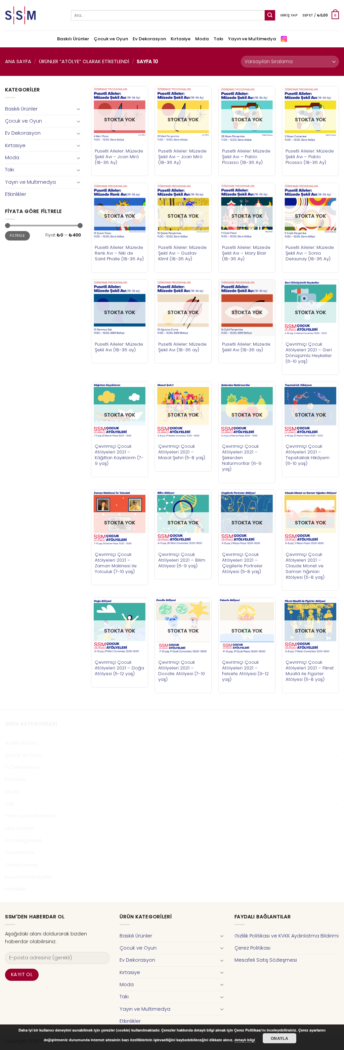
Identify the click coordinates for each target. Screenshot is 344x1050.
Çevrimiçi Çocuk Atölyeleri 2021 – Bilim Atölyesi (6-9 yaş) (181, 560)
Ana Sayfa (18, 61)
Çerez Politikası (252, 948)
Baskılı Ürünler (73, 39)
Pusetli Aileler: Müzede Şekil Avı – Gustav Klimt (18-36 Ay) (182, 253)
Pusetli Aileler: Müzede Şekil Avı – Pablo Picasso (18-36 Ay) (246, 156)
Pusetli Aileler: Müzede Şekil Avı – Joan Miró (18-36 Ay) (119, 156)
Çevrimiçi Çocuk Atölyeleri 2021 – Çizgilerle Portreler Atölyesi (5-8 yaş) (242, 563)
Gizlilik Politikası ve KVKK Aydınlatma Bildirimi (286, 935)
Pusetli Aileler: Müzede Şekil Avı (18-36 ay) (119, 347)
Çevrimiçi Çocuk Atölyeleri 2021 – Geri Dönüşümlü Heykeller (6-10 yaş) (309, 352)
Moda (202, 39)
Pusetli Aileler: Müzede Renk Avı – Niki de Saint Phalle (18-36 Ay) (119, 253)
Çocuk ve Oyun (111, 39)
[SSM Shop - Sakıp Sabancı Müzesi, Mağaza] (33, 15)
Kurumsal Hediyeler (28, 877)
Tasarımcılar (20, 852)
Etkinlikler (15, 194)
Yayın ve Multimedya (252, 39)
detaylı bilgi (244, 1039)
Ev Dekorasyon (149, 39)
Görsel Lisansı (21, 865)
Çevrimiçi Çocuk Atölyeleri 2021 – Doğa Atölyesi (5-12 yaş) (119, 667)
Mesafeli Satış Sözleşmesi (265, 960)
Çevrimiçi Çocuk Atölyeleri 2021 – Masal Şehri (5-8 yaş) (181, 452)
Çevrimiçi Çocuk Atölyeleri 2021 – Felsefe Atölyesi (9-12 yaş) (245, 670)
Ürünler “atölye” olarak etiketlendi (84, 61)
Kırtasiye (180, 39)
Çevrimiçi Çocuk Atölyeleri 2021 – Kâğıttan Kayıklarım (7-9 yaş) (119, 454)
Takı (218, 39)
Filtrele (17, 235)
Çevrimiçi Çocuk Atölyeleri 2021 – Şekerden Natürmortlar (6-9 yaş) (241, 457)
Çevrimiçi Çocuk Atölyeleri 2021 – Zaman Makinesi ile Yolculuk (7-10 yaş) (116, 563)
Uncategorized (23, 840)
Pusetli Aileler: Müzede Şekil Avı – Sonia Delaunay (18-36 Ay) (310, 253)
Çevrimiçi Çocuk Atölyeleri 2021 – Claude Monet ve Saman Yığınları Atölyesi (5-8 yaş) (305, 566)
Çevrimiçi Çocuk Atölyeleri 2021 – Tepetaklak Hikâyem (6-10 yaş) (308, 454)
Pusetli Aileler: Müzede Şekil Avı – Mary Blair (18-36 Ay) (246, 253)
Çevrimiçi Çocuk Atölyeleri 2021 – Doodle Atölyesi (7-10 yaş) (181, 670)
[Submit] (270, 15)
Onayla (279, 1038)
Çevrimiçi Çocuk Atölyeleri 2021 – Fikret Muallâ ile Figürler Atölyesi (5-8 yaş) (310, 670)
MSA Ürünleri (19, 828)
